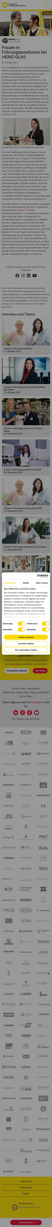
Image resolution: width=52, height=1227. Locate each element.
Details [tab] (26, 583)
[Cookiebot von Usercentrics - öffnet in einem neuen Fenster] (37, 575)
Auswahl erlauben (26, 643)
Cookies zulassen (26, 637)
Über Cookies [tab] (42, 583)
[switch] (45, 624)
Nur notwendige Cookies (26, 650)
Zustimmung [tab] (10, 583)
